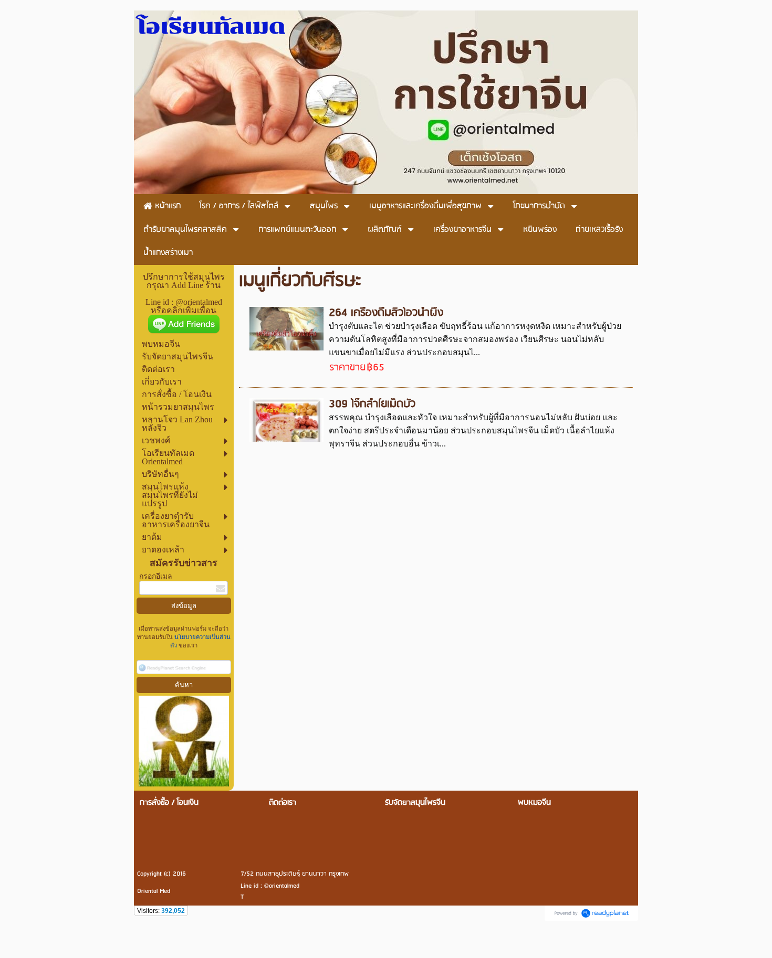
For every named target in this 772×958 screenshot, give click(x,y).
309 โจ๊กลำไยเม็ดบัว (372, 404)
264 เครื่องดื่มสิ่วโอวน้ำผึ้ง (386, 313)
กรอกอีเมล (155, 576)
